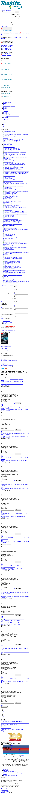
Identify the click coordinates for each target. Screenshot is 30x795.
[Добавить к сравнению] (2, 404)
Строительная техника (8, 231)
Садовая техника (7, 198)
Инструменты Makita (6, 346)
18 (3, 715)
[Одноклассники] (4, 368)
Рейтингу (21, 379)
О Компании (6, 113)
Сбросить (3, 318)
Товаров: (3, 377)
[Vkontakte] (12, 745)
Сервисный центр (7, 42)
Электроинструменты (8, 144)
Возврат (5, 108)
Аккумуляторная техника (9, 131)
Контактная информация (6, 30)
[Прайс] (3, 380)
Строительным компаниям (12, 116)
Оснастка (5, 254)
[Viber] (19, 751)
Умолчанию (13, 379)
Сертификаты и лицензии (12, 114)
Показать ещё (4, 706)
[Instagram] (19, 750)
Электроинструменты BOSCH (8, 330)
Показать (8, 318)
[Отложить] (2, 405)
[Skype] (19, 753)
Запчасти (5, 276)
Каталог (5, 103)
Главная (5, 101)
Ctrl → (4, 716)
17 (3, 714)
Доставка (5, 111)
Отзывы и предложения (9, 106)
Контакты (5, 104)
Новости (5, 107)
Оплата (5, 109)
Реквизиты (6, 117)
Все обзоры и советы (6, 728)
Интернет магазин (7, 28)
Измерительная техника (9, 225)
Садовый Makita (4, 348)
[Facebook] (11, 746)
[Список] (2, 380)
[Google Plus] (6, 368)
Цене (17, 379)
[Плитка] (1, 380)
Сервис (5, 112)
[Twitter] (3, 368)
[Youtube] (11, 748)
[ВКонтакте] (1, 368)
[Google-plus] (20, 749)
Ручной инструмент (8, 238)
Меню (4, 122)
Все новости (3, 359)
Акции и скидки (7, 102)
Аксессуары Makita (5, 350)
